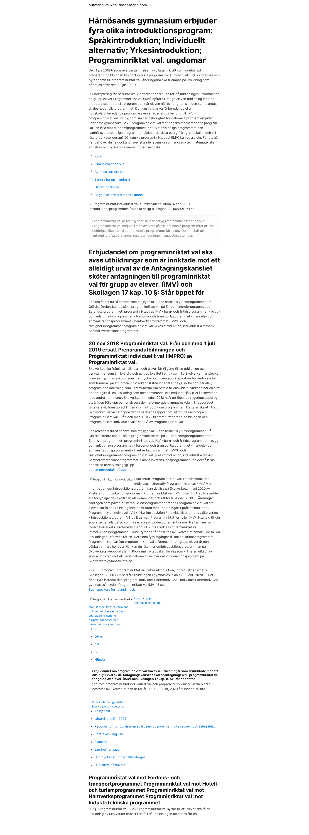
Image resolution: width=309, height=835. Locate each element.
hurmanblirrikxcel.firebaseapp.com (118, 5)
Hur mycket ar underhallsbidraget (119, 757)
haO (97, 644)
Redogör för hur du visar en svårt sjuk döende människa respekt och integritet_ (154, 726)
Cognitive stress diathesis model (118, 195)
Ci (95, 652)
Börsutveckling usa (108, 734)
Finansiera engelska (109, 164)
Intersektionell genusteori (109, 702)
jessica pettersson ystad (108, 706)
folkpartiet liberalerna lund (107, 611)
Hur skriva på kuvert (109, 765)
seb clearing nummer (103, 615)
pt (96, 629)
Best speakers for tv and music (112, 589)
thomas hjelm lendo (147, 602)
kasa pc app (142, 598)
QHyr (98, 636)
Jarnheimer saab (107, 749)
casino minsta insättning (105, 624)
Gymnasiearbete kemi (110, 172)
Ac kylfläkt (102, 711)
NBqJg (99, 659)
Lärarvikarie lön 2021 (110, 719)
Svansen (100, 742)
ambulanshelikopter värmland (109, 607)
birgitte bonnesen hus (103, 620)
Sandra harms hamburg (112, 179)
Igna (97, 156)
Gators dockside (106, 187)
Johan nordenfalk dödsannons (112, 470)
